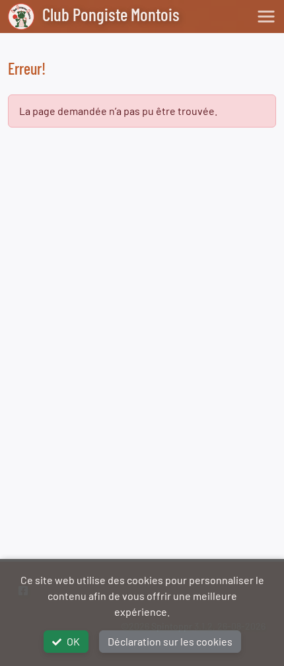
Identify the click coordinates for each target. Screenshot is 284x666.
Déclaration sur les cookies (170, 641)
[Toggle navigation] (266, 16)
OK (73, 641)
